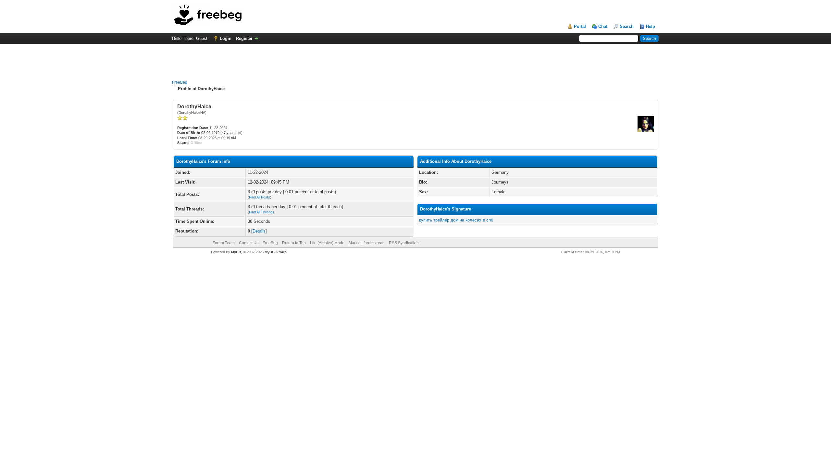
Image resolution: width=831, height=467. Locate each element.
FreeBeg (179, 82)
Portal (580, 26)
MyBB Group (276, 252)
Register (244, 38)
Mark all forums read (367, 243)
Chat (602, 26)
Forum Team (224, 243)
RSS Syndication (404, 243)
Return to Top (294, 243)
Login (225, 38)
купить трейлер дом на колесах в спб (456, 220)
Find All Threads (261, 212)
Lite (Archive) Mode (327, 243)
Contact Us (248, 243)
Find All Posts (259, 197)
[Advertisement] (415, 58)
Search (627, 26)
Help (650, 26)
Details (259, 231)
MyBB (236, 252)
